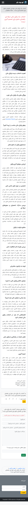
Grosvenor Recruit (10, 119)
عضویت (23, 492)
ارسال (23, 455)
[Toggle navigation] (3, 2)
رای (24, 401)
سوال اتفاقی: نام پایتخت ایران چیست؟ (16, 448)
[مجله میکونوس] (21, 2)
